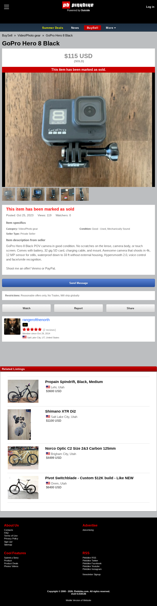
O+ (25, 325)
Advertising (88, 530)
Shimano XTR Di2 (60, 411)
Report (78, 308)
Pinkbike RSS (89, 557)
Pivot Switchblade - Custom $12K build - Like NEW (89, 478)
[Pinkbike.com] (78, 5)
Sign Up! (8, 542)
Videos (15, 566)
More (109, 27)
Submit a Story (11, 557)
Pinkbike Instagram (92, 569)
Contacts (8, 530)
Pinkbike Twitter (90, 560)
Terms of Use (11, 535)
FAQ (6, 533)
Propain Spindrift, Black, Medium (74, 382)
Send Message (78, 283)
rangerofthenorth (36, 320)
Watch (26, 308)
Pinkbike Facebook (92, 563)
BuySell (92, 27)
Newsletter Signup (92, 574)
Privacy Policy (11, 538)
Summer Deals (53, 27)
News (75, 27)
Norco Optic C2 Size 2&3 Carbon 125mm (80, 448)
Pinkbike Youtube (91, 566)
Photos (7, 566)
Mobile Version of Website (78, 600)
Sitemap (8, 544)
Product (8, 560)
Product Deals (11, 563)
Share (130, 308)
